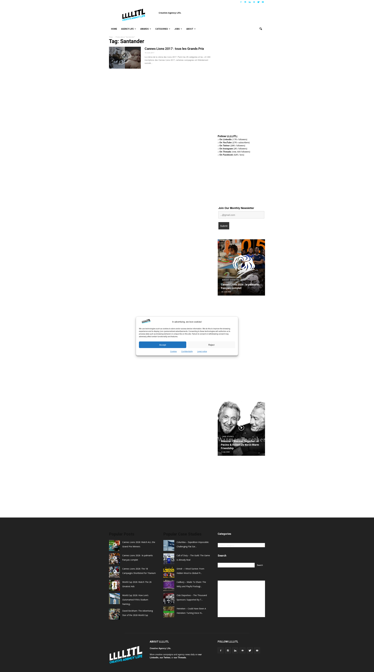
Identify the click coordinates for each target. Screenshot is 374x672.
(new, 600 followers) (234, 151)
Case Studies (228, 437)
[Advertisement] (240, 87)
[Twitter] (258, 2)
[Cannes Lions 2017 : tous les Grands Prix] (125, 58)
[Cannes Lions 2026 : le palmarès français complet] (241, 268)
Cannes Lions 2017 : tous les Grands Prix (174, 49)
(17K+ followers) (233, 139)
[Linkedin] (249, 2)
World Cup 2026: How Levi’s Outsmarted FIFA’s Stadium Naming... (135, 599)
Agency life (127, 29)
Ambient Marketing (230, 280)
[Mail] (254, 2)
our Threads (180, 657)
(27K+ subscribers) (234, 142)
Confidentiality (187, 351)
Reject (211, 344)
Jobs (177, 29)
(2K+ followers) (233, 148)
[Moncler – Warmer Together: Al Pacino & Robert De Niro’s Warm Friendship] (241, 429)
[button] (260, 28)
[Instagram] (245, 2)
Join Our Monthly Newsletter (236, 208)
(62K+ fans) (231, 154)
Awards (144, 29)
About (189, 29)
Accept (162, 344)
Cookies (173, 351)
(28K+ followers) (232, 145)
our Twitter (165, 657)
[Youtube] (263, 2)
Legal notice (202, 351)
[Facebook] (241, 2)
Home (114, 29)
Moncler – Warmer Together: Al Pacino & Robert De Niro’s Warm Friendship (240, 445)
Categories (161, 29)
